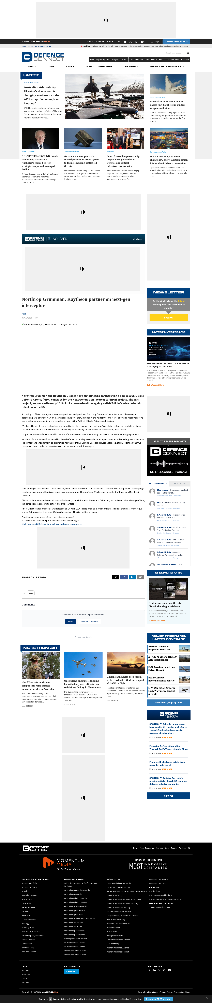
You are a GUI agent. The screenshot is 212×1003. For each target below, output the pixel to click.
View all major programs (168, 702)
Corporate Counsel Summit (118, 887)
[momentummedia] (64, 864)
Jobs (147, 59)
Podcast (162, 59)
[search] (188, 53)
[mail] (140, 577)
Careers (124, 59)
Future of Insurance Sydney (118, 907)
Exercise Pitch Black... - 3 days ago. (168, 533)
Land (70, 67)
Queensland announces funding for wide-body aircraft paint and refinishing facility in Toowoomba (82, 684)
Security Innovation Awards (118, 939)
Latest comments (158, 483)
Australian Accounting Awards (77, 890)
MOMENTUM (41, 41)
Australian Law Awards (73, 922)
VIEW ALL (137, 238)
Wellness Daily (28, 947)
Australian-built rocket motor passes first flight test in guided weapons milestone (167, 105)
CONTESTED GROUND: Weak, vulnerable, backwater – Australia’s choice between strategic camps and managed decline (40, 163)
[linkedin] (132, 577)
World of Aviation (29, 951)
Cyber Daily (26, 903)
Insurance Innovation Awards (119, 911)
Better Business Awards (74, 942)
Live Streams (173, 59)
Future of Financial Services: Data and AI (124, 899)
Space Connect (28, 939)
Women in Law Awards (158, 879)
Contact (111, 41)
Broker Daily (27, 899)
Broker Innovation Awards (75, 950)
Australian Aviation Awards (75, 898)
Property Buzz (28, 927)
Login (157, 41)
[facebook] (124, 577)
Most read (179, 483)
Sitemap (25, 982)
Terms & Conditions (182, 992)
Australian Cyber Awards (74, 910)
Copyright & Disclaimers (148, 992)
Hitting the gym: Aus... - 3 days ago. (168, 520)
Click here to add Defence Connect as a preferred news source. (52, 523)
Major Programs (103, 59)
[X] (115, 577)
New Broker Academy (116, 919)
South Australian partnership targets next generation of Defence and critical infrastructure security (123, 161)
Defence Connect (29, 907)
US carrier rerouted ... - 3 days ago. (168, 558)
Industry (131, 67)
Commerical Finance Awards (119, 883)
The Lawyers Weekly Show (160, 895)
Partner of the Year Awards (118, 923)
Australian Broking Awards (75, 906)
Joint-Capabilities (99, 67)
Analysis (115, 59)
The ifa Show (154, 891)
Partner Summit (113, 927)
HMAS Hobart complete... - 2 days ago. (169, 496)
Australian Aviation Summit (75, 902)
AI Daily (25, 891)
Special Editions (136, 59)
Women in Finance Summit (118, 951)
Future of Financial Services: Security (122, 903)
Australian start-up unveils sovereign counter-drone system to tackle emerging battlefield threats (81, 161)
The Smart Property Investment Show (165, 899)
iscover (186, 59)
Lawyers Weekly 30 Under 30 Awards (122, 915)
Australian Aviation (29, 895)
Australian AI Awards (73, 894)
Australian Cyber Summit (74, 914)
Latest (31, 75)
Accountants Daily (29, 883)
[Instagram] (164, 970)
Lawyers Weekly (29, 919)
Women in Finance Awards (118, 947)
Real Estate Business (31, 931)
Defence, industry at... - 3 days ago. (168, 545)
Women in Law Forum (158, 883)
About (90, 41)
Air (51, 67)
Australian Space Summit (75, 934)
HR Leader (26, 915)
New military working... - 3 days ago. (168, 508)
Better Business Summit (74, 946)
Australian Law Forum (73, 926)
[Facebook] (149, 970)
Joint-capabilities (157, 97)
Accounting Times (29, 887)
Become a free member (176, 41)
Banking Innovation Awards (75, 938)
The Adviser (27, 943)
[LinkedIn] (154, 970)
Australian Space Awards (75, 930)
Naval (32, 67)
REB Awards (112, 931)
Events (154, 59)
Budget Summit (113, 879)
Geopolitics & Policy (158, 152)
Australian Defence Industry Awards (79, 918)
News (92, 59)
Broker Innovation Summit (75, 954)
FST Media (26, 911)
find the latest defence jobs (36, 46)
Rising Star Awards (115, 935)
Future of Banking (114, 895)
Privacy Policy (166, 992)
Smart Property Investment (33, 935)
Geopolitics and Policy (167, 67)
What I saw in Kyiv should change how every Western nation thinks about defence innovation (169, 160)
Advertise (100, 41)
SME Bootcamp (113, 943)
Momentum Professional (159, 907)
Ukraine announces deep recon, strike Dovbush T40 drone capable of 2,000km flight (126, 680)
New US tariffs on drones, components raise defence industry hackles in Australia (38, 685)
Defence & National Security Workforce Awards (127, 891)
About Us (25, 970)
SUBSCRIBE (71, 971)
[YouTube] (169, 970)
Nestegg (25, 923)
